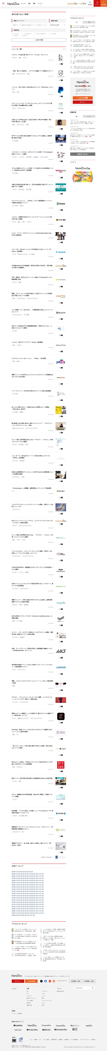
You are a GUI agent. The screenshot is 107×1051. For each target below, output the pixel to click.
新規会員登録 (83, 98)
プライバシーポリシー (85, 1039)
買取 (20, 57)
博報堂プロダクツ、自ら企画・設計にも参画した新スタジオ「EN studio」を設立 (31, 844)
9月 (34, 874)
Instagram (36, 157)
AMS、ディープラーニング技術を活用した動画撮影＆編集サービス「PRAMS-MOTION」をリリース (32, 649)
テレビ (43, 1003)
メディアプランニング (47, 1000)
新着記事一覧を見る (82, 154)
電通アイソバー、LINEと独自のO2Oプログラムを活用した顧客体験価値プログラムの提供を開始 (32, 601)
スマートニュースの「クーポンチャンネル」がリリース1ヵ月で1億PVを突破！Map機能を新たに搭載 (32, 104)
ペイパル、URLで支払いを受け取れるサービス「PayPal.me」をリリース (32, 88)
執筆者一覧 (29, 1005)
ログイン (84, 102)
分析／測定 (28, 157)
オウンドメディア (21, 73)
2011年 (14, 904)
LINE (27, 124)
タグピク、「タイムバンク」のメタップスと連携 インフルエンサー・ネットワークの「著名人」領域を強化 (32, 698)
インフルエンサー (24, 588)
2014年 (14, 898)
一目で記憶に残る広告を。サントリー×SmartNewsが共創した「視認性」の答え (25, 954)
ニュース (23, 3)
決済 (18, 92)
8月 (32, 871)
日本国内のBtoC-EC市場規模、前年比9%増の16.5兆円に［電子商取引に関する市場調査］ (32, 266)
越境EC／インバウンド (23, 718)
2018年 (14, 889)
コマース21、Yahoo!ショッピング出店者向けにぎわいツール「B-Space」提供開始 (31, 250)
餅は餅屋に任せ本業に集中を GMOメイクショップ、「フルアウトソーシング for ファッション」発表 (32, 424)
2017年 (14, 891)
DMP (14, 621)
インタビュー (27, 33)
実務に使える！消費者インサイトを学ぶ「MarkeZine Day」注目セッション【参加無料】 (82, 148)
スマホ (23, 539)
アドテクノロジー (21, 298)
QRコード (15, 604)
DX (27, 991)
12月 (42, 874)
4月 (23, 871)
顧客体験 (26, 604)
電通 (14, 686)
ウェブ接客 (31, 254)
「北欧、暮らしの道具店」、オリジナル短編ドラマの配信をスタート (32, 71)
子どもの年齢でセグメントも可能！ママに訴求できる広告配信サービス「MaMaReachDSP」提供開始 (32, 169)
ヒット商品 (15, 412)
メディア (15, 282)
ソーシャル (21, 157)
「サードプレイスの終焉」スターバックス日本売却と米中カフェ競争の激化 (25, 930)
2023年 (14, 878)
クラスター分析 (43, 157)
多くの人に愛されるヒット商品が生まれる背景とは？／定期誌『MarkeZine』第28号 (30, 408)
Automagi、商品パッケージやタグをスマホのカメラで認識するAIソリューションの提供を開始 (32, 730)
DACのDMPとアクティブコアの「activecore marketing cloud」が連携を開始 (32, 617)
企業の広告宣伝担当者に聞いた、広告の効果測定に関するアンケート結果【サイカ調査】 (32, 185)
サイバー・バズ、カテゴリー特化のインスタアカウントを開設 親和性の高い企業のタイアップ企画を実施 (32, 633)
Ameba (21, 205)
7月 (30, 871)
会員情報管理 (54, 1039)
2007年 (14, 913)
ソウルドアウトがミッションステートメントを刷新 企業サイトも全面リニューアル (32, 505)
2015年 (14, 895)
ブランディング (16, 509)
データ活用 (15, 140)
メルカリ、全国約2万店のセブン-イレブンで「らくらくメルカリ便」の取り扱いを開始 (32, 218)
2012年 (14, 902)
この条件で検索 (39, 40)
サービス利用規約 (74, 1039)
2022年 (14, 880)
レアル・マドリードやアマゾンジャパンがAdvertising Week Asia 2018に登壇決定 (31, 234)
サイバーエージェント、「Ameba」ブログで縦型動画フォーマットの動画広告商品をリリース (32, 202)
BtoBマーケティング (31, 998)
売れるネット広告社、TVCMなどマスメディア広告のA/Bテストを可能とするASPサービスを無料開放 (32, 763)
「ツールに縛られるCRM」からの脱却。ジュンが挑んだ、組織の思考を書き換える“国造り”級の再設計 (54, 945)
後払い (18, 361)
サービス (15, 57)
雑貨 (28, 73)
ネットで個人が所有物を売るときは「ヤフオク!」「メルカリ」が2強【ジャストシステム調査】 (32, 440)
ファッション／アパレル (31, 428)
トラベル (15, 781)
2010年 (14, 906)
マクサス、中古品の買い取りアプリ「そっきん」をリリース (30, 55)
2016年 (14, 893)
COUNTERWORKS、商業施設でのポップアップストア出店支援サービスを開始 (32, 568)
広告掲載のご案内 (75, 981)
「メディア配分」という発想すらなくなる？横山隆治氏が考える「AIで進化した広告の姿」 (54, 958)
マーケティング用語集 (17, 1013)
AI (17, 734)
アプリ (24, 57)
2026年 (14, 871)
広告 (14, 767)
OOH (14, 298)
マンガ (16, 35)
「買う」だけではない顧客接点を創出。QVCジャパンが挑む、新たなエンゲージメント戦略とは (54, 938)
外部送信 (93, 1039)
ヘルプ (31, 1039)
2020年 (14, 885)
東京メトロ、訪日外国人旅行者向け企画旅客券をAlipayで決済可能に (32, 778)
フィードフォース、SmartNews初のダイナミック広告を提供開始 (31, 391)
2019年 (14, 887)
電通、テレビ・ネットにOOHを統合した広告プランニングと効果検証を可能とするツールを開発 (32, 294)
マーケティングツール (33, 298)
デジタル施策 (30, 1000)
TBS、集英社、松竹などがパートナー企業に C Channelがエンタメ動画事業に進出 (32, 278)
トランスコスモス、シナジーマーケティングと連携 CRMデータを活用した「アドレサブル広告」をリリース (32, 552)
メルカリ (29, 222)
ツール (14, 254)
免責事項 (61, 1039)
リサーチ (53, 33)
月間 (89, 22)
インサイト (29, 996)
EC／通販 (21, 444)
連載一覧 (29, 1003)
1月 (17, 871)
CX (27, 993)
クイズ (25, 35)
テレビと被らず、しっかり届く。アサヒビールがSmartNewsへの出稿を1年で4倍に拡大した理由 (25, 936)
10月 (36, 874)
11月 (39, 874)
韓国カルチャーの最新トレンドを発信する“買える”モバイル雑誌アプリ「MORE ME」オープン (32, 714)
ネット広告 (15, 173)
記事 (29, 3)
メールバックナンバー (84, 93)
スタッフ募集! (46, 1039)
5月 (25, 871)
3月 (21, 871)
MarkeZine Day (60, 991)
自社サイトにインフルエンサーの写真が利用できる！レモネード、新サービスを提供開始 (32, 584)
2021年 (14, 882)
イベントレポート (41, 33)
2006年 (14, 915)
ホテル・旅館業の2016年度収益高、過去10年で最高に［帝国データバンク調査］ (32, 795)
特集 (34, 3)
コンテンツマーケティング (25, 525)
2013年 (14, 900)
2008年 (14, 911)
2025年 (14, 874)
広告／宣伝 (21, 189)
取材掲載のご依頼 (89, 981)
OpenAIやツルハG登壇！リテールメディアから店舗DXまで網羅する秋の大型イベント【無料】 (82, 135)
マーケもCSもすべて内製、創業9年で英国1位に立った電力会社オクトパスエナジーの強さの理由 (54, 931)
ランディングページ (17, 314)
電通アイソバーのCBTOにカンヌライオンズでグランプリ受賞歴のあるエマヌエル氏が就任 (32, 376)
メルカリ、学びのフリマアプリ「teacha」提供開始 (28, 342)
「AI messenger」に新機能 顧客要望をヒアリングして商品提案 (31, 488)
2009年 (14, 908)
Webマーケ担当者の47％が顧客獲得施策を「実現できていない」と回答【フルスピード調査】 (32, 327)
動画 (14, 73)
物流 (19, 222)
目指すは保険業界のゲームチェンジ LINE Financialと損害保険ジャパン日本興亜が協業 (32, 473)
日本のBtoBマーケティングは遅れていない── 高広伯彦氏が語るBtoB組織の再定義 (25, 942)
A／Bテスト (19, 767)
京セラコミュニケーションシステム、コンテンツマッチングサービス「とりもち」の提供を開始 (32, 522)
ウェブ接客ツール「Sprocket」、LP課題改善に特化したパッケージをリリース (32, 311)
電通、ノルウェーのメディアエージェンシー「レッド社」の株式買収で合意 (32, 682)
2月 (19, 871)
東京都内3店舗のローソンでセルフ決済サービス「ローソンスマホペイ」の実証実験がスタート (32, 666)
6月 (28, 871)
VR (22, 831)
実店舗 (26, 572)
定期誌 (21, 412)
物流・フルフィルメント (18, 428)
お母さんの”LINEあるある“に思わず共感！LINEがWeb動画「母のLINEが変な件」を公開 (31, 120)
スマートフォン (21, 108)
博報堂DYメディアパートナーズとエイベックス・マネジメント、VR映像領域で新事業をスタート (32, 828)
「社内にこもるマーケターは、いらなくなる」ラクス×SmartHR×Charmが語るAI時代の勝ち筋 (54, 951)
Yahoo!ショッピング (22, 254)
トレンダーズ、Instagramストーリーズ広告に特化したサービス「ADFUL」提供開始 (31, 457)
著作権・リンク (37, 1039)
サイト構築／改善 (23, 815)
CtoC (23, 222)
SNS (14, 92)
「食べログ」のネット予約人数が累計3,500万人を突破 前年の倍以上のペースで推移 (32, 747)
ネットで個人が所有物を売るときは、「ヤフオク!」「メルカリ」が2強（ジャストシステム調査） (32, 536)
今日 (77, 22)
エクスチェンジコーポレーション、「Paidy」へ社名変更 (29, 358)
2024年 (14, 876)
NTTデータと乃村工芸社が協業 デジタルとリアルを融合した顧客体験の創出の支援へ (32, 137)
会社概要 (66, 1039)
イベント (40, 3)
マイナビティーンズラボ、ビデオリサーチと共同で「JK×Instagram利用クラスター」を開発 (32, 153)
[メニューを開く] (3, 3)
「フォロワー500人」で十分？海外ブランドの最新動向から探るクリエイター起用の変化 (25, 948)
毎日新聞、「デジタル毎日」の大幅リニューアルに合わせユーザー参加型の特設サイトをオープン (32, 812)
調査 (14, 539)
